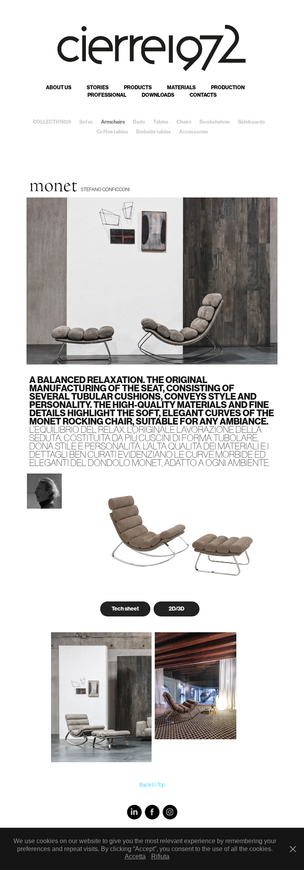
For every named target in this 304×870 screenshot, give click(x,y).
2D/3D (176, 608)
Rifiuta (160, 856)
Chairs (184, 122)
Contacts (203, 95)
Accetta (135, 856)
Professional (106, 95)
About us (58, 87)
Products (138, 87)
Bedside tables (153, 132)
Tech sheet (125, 608)
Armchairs (113, 122)
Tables (161, 122)
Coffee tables (112, 132)
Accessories (193, 132)
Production (228, 87)
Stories (97, 87)
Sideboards (251, 122)
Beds (139, 122)
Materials (181, 87)
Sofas (86, 122)
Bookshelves (215, 122)
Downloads (158, 95)
